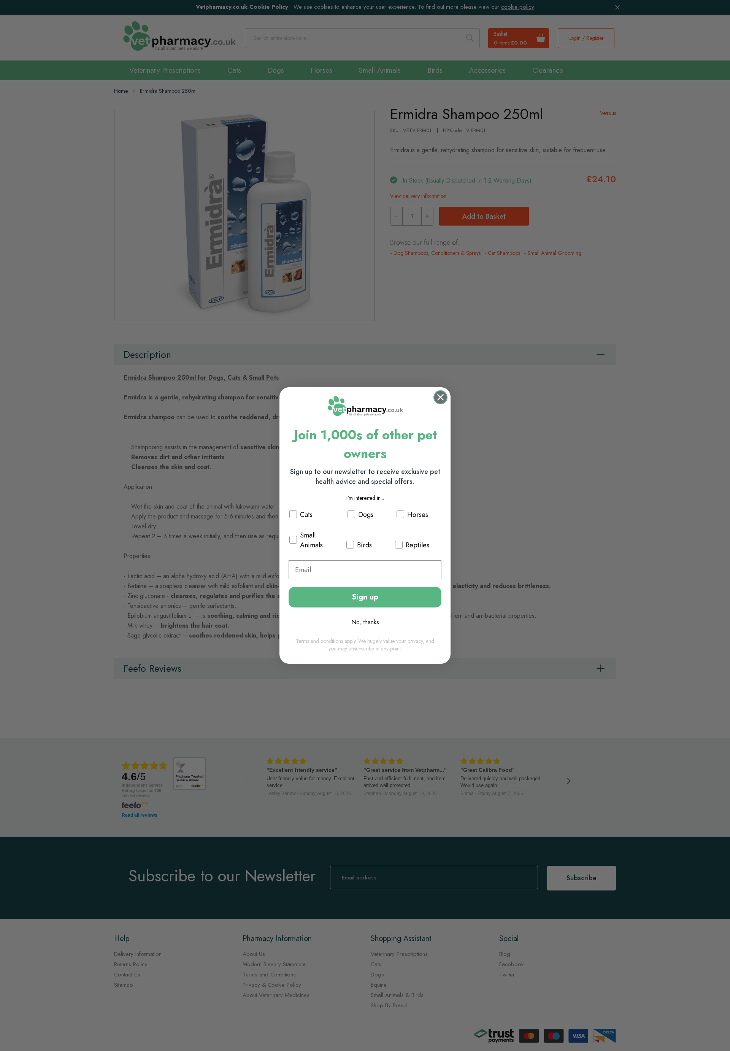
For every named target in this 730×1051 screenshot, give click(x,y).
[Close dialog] (440, 397)
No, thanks (365, 622)
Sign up (365, 597)
